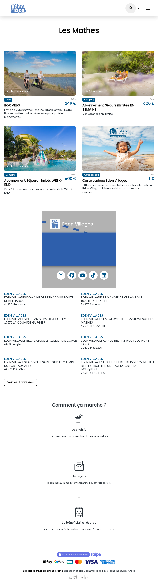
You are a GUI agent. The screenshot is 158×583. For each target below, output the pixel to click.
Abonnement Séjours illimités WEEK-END (33, 183)
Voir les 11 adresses (20, 382)
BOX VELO (12, 105)
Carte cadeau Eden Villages (104, 181)
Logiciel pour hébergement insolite (43, 570)
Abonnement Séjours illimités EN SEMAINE (108, 107)
